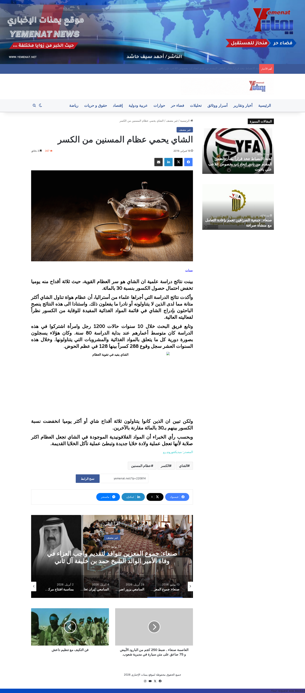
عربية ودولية (138, 105)
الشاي (183, 466)
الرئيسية (264, 105)
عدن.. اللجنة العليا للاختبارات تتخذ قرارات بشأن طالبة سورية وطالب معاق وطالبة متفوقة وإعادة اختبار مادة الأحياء (240, 163)
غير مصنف (172, 120)
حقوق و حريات (95, 105)
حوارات (159, 105)
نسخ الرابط (87, 478)
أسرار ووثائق (217, 105)
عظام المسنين (141, 466)
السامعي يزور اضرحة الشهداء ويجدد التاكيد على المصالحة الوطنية (112, 557)
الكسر (165, 466)
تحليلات (196, 105)
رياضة (73, 105)
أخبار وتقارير (243, 105)
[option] (112, 556)
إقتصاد (118, 105)
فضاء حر (177, 105)
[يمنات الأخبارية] (227, 86)
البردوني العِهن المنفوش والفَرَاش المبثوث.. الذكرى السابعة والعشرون (217, 68)
